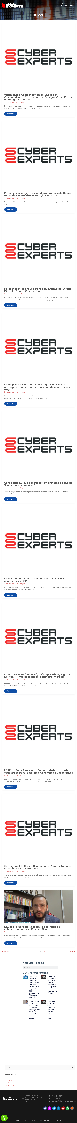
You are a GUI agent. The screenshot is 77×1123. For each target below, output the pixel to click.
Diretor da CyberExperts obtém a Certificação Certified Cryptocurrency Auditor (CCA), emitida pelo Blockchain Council (34, 986)
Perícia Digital (9, 1085)
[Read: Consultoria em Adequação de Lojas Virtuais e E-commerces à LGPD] (38, 541)
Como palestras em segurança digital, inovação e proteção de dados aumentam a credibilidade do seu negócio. (37, 387)
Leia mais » (11, 114)
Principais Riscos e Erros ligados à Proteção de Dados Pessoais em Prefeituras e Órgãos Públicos (37, 194)
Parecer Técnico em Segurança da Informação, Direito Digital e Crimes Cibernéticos (37, 290)
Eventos (8, 1083)
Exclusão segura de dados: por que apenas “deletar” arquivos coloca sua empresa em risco (52, 1009)
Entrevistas (23, 932)
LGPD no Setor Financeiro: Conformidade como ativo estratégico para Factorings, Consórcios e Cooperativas (38, 771)
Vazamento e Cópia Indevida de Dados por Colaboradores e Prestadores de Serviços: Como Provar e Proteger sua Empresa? (38, 97)
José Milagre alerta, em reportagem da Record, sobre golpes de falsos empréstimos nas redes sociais (34, 1009)
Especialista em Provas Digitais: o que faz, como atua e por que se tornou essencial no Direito (52, 984)
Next (72, 951)
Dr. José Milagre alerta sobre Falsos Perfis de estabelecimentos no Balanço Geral (32, 928)
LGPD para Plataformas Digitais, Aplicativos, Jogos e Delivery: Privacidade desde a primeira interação (37, 675)
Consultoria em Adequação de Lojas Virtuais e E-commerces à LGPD (34, 579)
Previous (6, 951)
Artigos (22, 102)
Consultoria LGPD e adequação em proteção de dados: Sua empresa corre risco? (38, 484)
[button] (56, 5)
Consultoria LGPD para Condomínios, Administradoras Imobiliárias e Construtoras (37, 867)
